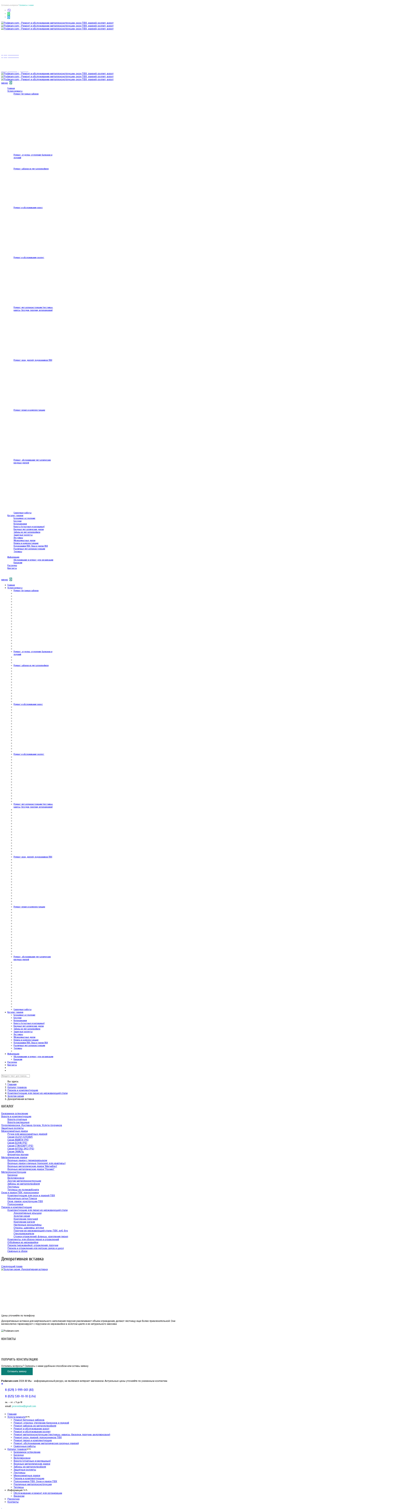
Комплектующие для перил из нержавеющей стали (37, 1093)
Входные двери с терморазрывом (27, 1160)
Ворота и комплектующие (16, 1116)
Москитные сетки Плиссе (22, 1198)
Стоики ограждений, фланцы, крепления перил (41, 1236)
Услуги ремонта (14, 91)
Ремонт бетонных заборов (26, 93)
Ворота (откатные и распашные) (29, 526)
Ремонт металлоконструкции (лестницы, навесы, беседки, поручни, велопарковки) (33, 309)
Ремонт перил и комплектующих (29, 410)
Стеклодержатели (24, 1233)
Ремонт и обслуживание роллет (29, 257)
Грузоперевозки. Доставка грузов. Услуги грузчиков (31, 1125)
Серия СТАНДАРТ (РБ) (20, 1145)
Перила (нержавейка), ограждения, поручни (32, 1245)
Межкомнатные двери (24, 540)
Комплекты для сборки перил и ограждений (33, 1239)
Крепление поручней (26, 1218)
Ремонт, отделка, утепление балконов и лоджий (41, 1422)
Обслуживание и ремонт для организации (33, 560)
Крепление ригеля (24, 1221)
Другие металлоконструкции (24, 1180)
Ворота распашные (18, 1122)
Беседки (17, 521)
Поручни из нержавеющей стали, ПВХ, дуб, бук (41, 1230)
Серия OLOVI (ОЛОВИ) (20, 1137)
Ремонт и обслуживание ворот (28, 207)
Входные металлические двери (29, 529)
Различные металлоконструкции (29, 548)
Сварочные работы (22, 512)
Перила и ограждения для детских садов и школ (35, 1248)
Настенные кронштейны (28, 1224)
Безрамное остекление (24, 518)
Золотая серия (15, 1096)
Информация (13, 557)
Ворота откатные (17, 1119)
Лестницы (18, 537)
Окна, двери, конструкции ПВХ (25, 1201)
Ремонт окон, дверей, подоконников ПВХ (33, 360)
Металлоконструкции (13, 1172)
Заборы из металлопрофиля (27, 532)
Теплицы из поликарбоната (23, 1189)
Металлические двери (14, 1157)
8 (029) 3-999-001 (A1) (13, 1345)
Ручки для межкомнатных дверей (27, 1134)
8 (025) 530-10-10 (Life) (14, 1348)
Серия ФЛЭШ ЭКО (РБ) (20, 1148)
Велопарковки (20, 523)
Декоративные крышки (28, 1213)
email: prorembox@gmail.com (17, 1351)
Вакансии (18, 562)
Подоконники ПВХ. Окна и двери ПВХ (31, 546)
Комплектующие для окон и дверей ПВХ (31, 1195)
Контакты (12, 568)
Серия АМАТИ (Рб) (18, 1139)
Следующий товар (12, 1266)
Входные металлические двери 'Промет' (30, 1169)
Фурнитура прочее (18, 1154)
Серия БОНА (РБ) (17, 1142)
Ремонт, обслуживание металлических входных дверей (46, 1443)
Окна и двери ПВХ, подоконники (20, 1192)
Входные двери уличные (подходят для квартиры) (36, 1163)
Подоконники (15, 1204)
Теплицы (18, 551)
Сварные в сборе (17, 1251)
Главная (11, 88)
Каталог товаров (15, 515)
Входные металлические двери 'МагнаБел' (32, 1166)
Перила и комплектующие (26, 543)
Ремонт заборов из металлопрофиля (31, 168)
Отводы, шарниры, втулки (29, 1227)
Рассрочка (12, 565)
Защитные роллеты (23, 535)
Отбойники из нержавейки (22, 1242)
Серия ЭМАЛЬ (15, 1151)
